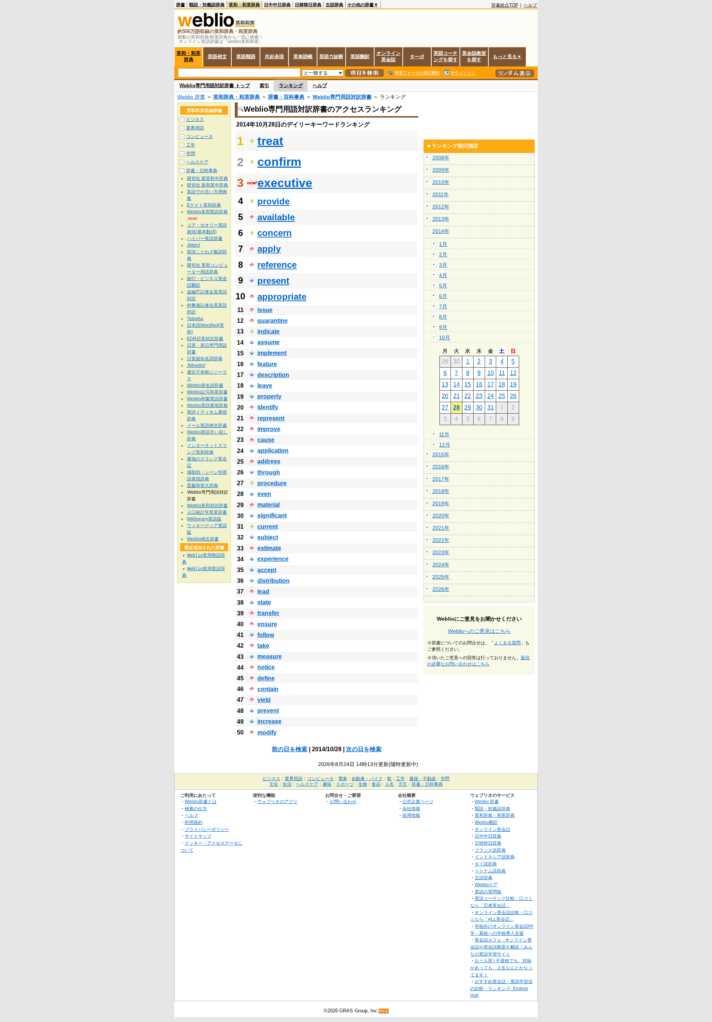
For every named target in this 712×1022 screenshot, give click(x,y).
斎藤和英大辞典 (202, 485)
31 (490, 407)
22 (467, 396)
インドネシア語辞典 (495, 856)
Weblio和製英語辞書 (207, 398)
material (268, 505)
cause (265, 440)
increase (269, 721)
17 (490, 384)
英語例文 (217, 56)
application (273, 450)
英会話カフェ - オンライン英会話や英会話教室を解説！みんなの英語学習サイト (501, 946)
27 (445, 407)
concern (274, 233)
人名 (389, 784)
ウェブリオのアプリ (277, 801)
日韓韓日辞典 (308, 5)
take (263, 646)
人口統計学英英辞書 (207, 512)
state (264, 602)
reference (277, 265)
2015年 (440, 454)
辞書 (180, 5)
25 (501, 396)
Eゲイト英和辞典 (204, 205)
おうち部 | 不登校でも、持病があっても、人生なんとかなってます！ (501, 967)
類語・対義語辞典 (207, 5)
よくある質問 (507, 642)
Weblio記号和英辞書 (207, 392)
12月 (444, 445)
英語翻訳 (360, 56)
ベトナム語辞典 (490, 870)
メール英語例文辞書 (207, 425)
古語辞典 (334, 5)
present (273, 281)
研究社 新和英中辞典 (207, 185)
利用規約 (193, 822)
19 (513, 384)
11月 (444, 434)
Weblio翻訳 (486, 822)
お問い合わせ (343, 801)
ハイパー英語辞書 (204, 238)
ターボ (417, 56)
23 (479, 396)
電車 (342, 778)
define (266, 678)
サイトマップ (198, 836)
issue (265, 310)
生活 (287, 784)
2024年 (440, 565)
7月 (443, 306)
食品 (376, 784)
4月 (443, 275)
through (268, 472)
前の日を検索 (289, 749)
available (276, 217)
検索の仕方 (196, 808)
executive (284, 183)
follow (265, 635)
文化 (273, 784)
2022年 (440, 540)
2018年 (440, 491)
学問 (190, 153)
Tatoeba (195, 318)
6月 (443, 296)
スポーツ (345, 784)
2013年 (440, 219)
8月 (443, 317)
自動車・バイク (367, 778)
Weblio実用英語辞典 (207, 211)
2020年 (440, 516)
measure (269, 656)
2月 (443, 254)
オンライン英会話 (388, 56)
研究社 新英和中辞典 (207, 178)
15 (467, 384)
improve (268, 429)
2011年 (440, 194)
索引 (264, 85)
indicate (268, 331)
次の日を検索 (364, 749)
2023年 (440, 552)
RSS (383, 1011)
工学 (190, 145)
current (267, 526)
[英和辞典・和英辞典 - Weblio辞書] (206, 25)
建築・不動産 (422, 778)
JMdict (193, 245)
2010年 (440, 182)
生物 (362, 784)
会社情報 (411, 808)
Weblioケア (486, 884)
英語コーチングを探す (446, 56)
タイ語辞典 (486, 863)
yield (264, 700)
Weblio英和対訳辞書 (207, 505)
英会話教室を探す (474, 56)
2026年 (440, 589)
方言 (402, 784)
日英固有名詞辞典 (204, 358)
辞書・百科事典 (286, 97)
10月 (444, 338)
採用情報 (411, 815)
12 (513, 373)
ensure (267, 624)
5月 (443, 286)
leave (264, 385)
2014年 (440, 231)
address (268, 461)
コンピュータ (199, 136)
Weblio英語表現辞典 (207, 405)
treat (270, 141)
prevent (268, 710)
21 (456, 396)
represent (270, 418)
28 (456, 407)
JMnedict (196, 365)
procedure (272, 483)
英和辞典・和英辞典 (236, 97)
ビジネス (195, 119)
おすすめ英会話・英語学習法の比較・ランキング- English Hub (501, 988)
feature (267, 364)
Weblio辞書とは (201, 801)
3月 (443, 265)
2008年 (440, 158)
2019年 (440, 503)
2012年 (440, 207)
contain (267, 689)
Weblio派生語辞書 (205, 385)
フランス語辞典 (490, 850)
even (264, 494)
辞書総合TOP (504, 5)
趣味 (327, 784)
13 (445, 384)
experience (273, 559)
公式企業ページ (418, 801)
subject (267, 537)
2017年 (440, 479)
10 (490, 373)
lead (263, 591)
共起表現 (274, 56)
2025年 (440, 577)
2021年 (440, 528)
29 (467, 407)
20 (445, 396)
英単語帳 (303, 56)
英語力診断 (331, 56)
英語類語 (246, 56)
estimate (269, 548)
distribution (273, 581)
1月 (443, 244)
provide (273, 201)
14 (456, 384)
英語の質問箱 (488, 891)
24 (490, 396)
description (273, 375)
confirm (279, 161)
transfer (268, 613)
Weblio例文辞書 (203, 539)
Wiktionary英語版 (204, 519)
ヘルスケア (197, 162)
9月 (443, 327)
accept (266, 570)
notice (266, 667)
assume (268, 342)
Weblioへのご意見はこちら (479, 631)
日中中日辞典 (277, 5)
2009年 (440, 170)
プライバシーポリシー (207, 829)
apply (269, 249)
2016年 (440, 467)
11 (502, 373)
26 (513, 396)
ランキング (291, 85)
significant (272, 515)
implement (272, 353)
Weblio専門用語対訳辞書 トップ (214, 85)
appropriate (281, 297)
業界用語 (195, 128)
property (269, 396)
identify (267, 407)
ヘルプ (530, 5)
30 (479, 407)
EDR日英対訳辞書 (205, 338)
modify (267, 732)
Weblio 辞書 (191, 97)
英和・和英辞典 (244, 5)
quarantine (272, 321)
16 (479, 384)
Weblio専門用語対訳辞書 (342, 97)
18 (501, 384)
